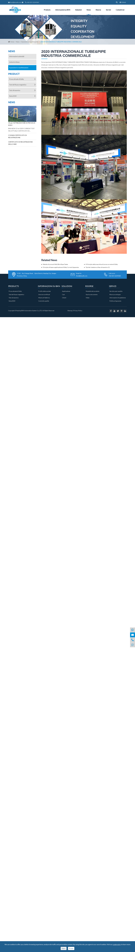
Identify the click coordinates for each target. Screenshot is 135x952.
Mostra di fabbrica (44, 298)
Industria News (14, 62)
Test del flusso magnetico (17, 85)
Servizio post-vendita (116, 291)
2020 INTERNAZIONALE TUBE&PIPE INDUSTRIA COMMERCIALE (61, 42)
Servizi (108, 10)
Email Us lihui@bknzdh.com (81, 274)
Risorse (98, 10)
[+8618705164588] (132, 629)
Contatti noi (120, 10)
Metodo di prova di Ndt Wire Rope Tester (55, 264)
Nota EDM (13, 96)
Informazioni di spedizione (118, 298)
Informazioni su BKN (62, 10)
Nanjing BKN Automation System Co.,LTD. (29, 310)
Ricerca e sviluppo (115, 294)
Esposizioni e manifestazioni (30, 42)
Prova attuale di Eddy (16, 79)
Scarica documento (92, 294)
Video (87, 298)
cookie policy (117, 944)
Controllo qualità (43, 301)
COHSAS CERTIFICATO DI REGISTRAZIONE (17, 136)
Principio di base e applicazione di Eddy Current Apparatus (61, 267)
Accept (71, 948)
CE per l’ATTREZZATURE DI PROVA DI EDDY (21, 124)
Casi (63, 294)
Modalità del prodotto (92, 291)
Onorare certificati (44, 294)
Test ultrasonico (14, 90)
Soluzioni (78, 10)
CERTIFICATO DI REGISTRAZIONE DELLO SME (20, 143)
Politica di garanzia (115, 301)
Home (12, 42)
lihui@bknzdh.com (16, 2)
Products (47, 10)
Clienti (64, 298)
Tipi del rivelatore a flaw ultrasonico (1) (98, 267)
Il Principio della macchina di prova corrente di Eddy (102, 264)
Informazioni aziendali (16, 56)
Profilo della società (44, 291)
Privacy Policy (77, 310)
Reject (64, 948)
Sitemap (70, 310)
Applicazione (66, 291)
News (89, 10)
